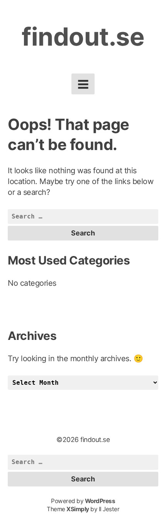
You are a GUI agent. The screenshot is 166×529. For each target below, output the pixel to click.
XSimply (77, 509)
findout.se (83, 37)
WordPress (100, 501)
